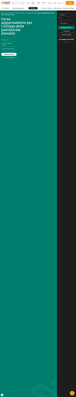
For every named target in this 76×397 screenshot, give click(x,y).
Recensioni (50, 3)
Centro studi (38, 3)
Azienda (28, 3)
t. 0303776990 (66, 40)
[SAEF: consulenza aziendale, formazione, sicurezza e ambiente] (5, 3)
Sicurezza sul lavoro (19, 13)
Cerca (23, 3)
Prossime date (66, 31)
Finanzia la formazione (10, 57)
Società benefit (33, 3)
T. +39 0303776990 (69, 2)
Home (2, 13)
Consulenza (6, 8)
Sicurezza (44, 8)
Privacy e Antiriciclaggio (68, 8)
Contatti (54, 3)
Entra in (61, 3)
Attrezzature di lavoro (31, 13)
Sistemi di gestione (57, 8)
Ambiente (49, 8)
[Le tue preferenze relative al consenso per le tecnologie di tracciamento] (2, 395)
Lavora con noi (44, 3)
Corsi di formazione (19, 8)
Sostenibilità (33, 8)
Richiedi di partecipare (9, 54)
